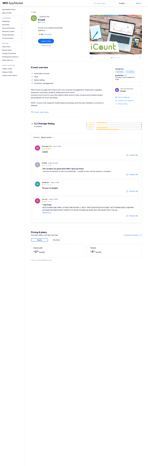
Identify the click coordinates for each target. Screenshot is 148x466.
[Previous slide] (91, 57)
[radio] (39, 239)
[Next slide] (140, 57)
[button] (126, 75)
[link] (12, 9)
